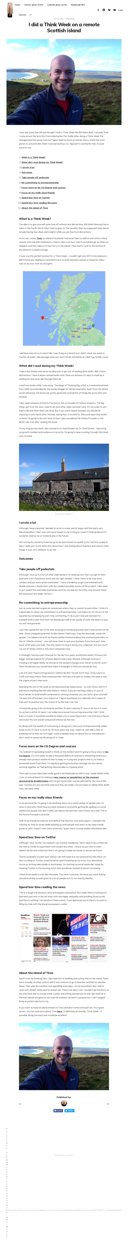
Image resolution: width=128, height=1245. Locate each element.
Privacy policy (60, 1155)
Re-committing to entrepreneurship (40, 182)
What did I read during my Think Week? (42, 162)
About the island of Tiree (35, 208)
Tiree (39, 238)
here (59, 1011)
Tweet (71, 1111)
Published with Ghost (113, 1210)
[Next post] (107, 1104)
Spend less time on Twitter (36, 197)
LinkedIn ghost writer (57, 5)
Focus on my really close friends (38, 192)
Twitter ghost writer (34, 5)
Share (59, 1111)
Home (17, 5)
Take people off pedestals (35, 177)
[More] (30, 15)
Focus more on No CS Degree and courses (44, 187)
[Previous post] (21, 1104)
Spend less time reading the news (39, 202)
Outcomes (27, 172)
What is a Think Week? (34, 157)
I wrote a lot (28, 167)
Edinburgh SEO (78, 5)
